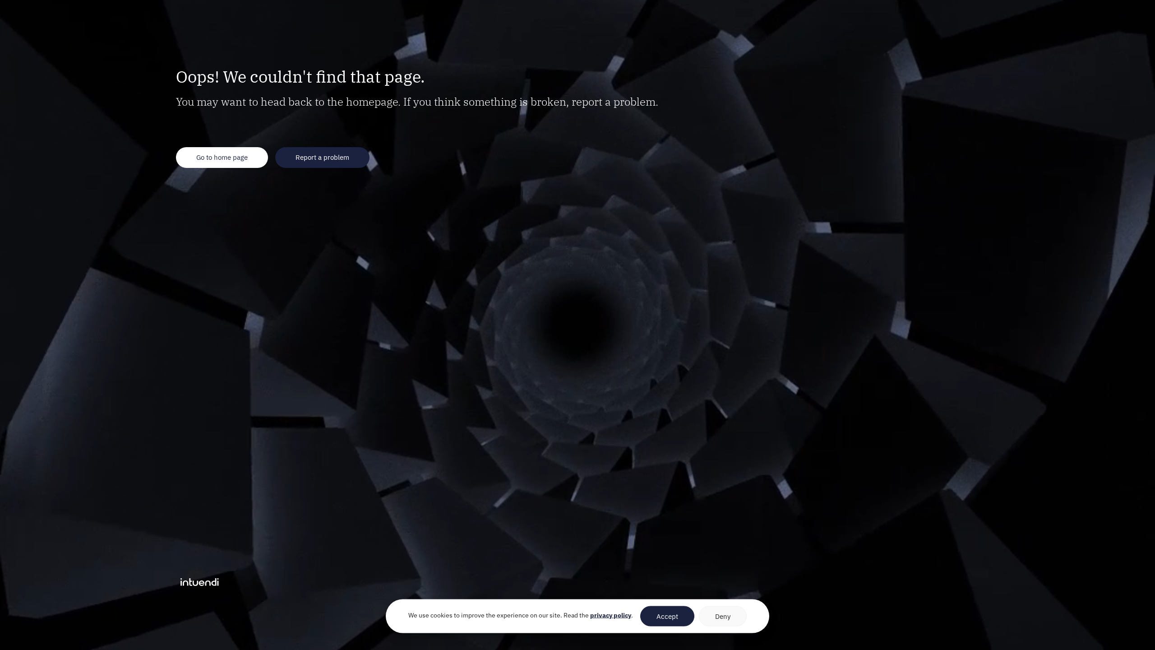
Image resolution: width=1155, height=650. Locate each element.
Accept (667, 616)
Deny (722, 616)
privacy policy (610, 615)
